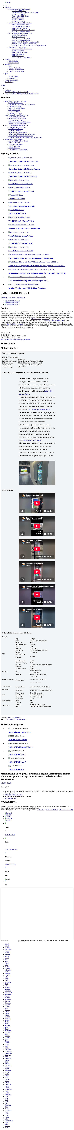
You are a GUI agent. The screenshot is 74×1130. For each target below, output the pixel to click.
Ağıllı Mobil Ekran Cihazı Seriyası (19, 9)
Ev (5, 5)
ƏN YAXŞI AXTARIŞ (66, 810)
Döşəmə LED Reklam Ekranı (21, 31)
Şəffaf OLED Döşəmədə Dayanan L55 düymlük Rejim (29, 45)
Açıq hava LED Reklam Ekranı (22, 49)
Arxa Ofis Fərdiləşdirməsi (16, 71)
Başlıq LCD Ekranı (18, 19)
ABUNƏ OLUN (6, 783)
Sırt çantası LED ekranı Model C (21, 206)
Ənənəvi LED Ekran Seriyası (17, 47)
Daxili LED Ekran (18, 50)
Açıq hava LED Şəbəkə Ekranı (21, 57)
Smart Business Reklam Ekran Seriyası (20, 23)
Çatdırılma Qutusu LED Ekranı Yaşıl (23, 161)
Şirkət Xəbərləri (13, 61)
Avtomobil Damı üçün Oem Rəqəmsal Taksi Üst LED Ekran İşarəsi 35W (37, 273)
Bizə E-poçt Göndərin (23, 339)
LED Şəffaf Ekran (18, 56)
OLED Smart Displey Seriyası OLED (20, 33)
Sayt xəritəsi (40, 810)
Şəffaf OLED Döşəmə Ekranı (40, 319)
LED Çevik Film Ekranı (19, 52)
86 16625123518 (10, 835)
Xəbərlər (7, 59)
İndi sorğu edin (5, 339)
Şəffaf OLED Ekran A (17, 214)
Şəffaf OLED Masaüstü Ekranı (21, 40)
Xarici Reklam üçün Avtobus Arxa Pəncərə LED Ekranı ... (31, 258)
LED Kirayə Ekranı (18, 54)
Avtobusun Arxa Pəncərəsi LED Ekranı (24, 228)
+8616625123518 (10, 864)
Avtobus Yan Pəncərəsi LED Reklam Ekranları (27, 288)
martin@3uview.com (11, 849)
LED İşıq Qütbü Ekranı (19, 28)
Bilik (6, 73)
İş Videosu (11, 78)
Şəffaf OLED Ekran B (13, 718)
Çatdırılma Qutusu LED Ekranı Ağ (22, 176)
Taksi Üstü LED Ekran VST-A (20, 236)
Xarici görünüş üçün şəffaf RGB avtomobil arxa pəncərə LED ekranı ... (36, 266)
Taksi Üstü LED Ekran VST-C (20, 243)
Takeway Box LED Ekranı (20, 16)
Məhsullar (8, 7)
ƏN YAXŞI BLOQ (52, 810)
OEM (10, 66)
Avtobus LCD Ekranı (18, 21)
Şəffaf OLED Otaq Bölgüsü (14, 324)
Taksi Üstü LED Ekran (19, 11)
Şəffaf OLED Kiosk (18, 37)
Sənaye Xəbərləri (13, 63)
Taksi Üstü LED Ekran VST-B (20, 184)
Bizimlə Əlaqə (9, 82)
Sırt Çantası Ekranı (18, 18)
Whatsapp (13, 339)
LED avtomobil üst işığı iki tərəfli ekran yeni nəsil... (28, 281)
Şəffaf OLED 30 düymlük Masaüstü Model (25, 42)
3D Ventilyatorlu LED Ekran (21, 26)
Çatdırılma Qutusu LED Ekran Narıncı (24, 169)
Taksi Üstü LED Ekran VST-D (20, 251)
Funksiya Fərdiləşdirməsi (16, 70)
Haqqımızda (8, 64)
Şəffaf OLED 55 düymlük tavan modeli (24, 44)
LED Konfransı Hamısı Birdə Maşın (23, 30)
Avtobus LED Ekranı (18, 14)
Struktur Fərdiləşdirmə (15, 68)
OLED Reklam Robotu (19, 35)
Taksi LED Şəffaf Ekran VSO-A (21, 221)
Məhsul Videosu (13, 76)
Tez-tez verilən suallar (11, 80)
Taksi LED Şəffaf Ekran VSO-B (21, 191)
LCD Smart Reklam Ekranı (20, 24)
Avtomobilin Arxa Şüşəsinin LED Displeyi (25, 12)
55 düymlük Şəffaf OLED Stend (54, 320)
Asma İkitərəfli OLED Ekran (21, 38)
